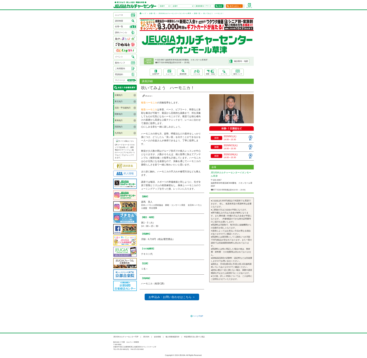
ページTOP (198, 316)
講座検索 (183, 74)
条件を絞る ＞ (235, 6)
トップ (143, 13)
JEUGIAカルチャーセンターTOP (125, 337)
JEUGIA (146, 337)
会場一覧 (152, 13)
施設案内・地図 (241, 61)
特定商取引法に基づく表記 (194, 337)
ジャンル (196, 74)
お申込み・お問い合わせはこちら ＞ (172, 297)
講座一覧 (197, 13)
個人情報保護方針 (172, 337)
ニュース (169, 74)
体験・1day (210, 74)
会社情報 (157, 337)
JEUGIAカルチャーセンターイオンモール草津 (174, 13)
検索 (220, 6)
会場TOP (155, 74)
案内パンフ (237, 74)
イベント (224, 74)
